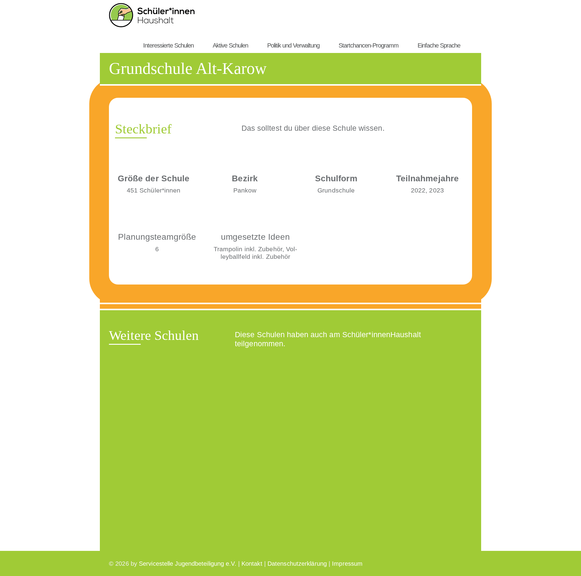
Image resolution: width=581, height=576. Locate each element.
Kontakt (251, 563)
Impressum (347, 563)
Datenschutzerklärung (297, 563)
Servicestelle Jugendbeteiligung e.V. (187, 563)
